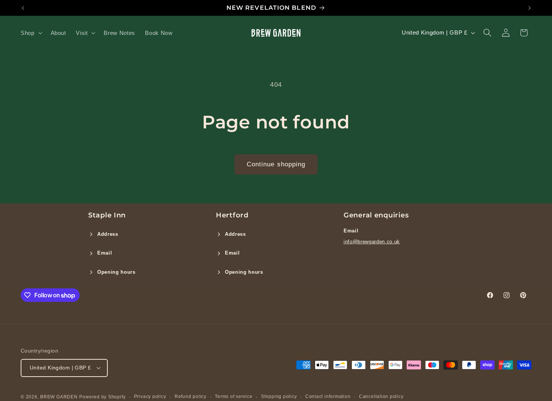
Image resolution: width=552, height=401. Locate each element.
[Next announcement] (529, 8)
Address (107, 234)
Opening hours (116, 272)
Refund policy (191, 396)
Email (104, 253)
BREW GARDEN (58, 396)
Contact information (328, 396)
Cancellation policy (381, 396)
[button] (31, 32)
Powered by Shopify (102, 396)
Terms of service (233, 396)
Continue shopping (276, 164)
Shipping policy (279, 396)
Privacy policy (150, 396)
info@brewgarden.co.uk (372, 241)
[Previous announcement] (23, 8)
